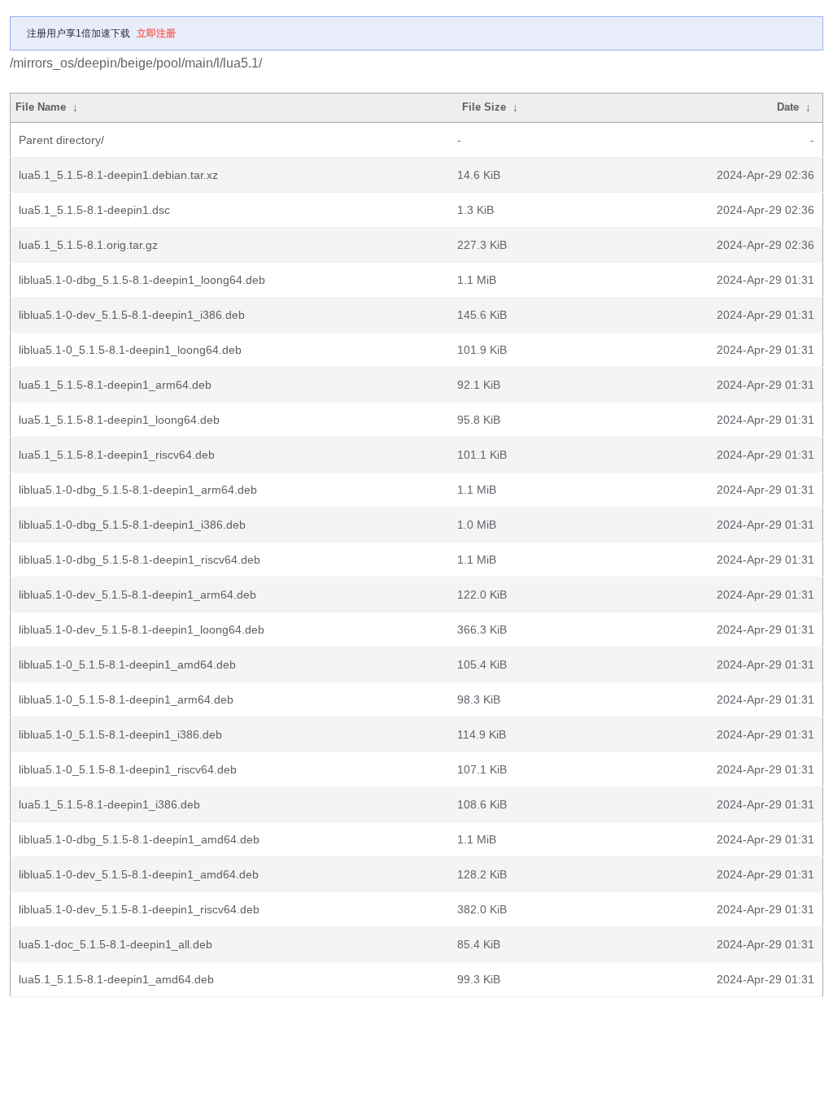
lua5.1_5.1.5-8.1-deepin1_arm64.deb (115, 384)
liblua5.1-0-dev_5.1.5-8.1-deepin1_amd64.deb (139, 874)
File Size (484, 107)
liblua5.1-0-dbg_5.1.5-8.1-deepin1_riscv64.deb (139, 559)
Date (788, 107)
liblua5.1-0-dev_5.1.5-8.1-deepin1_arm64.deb (137, 594)
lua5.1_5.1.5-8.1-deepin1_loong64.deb (119, 419)
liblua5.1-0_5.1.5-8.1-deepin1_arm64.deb (126, 699)
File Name (40, 107)
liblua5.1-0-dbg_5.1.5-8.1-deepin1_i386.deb (132, 524)
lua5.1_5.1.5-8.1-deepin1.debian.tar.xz (118, 174)
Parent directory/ (61, 139)
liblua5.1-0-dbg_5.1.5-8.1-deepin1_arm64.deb (138, 489)
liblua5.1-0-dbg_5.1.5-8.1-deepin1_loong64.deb (142, 279)
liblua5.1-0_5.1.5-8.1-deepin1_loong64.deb (130, 349)
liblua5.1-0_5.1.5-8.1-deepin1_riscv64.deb (128, 769)
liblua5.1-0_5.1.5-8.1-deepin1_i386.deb (120, 734)
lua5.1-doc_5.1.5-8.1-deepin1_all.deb (115, 944)
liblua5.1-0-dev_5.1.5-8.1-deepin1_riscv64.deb (139, 909)
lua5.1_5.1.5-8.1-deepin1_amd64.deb (116, 979)
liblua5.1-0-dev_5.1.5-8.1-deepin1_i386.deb (132, 314)
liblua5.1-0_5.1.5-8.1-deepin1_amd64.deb (127, 664)
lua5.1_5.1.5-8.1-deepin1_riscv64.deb (117, 454)
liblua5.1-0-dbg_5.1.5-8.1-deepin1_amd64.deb (139, 839)
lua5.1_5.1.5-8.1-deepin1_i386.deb (109, 804)
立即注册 (156, 33)
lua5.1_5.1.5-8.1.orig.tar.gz (88, 244)
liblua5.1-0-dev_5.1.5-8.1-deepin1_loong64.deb (141, 629)
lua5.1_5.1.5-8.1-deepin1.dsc (94, 209)
